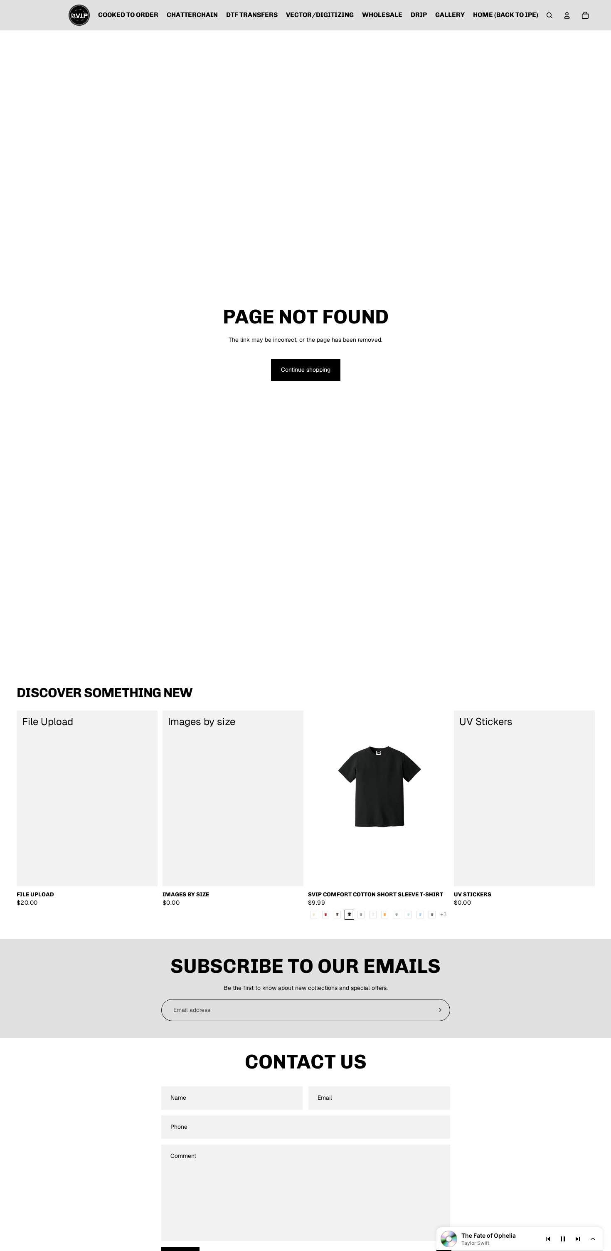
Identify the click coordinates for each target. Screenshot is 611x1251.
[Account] (567, 15)
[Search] (549, 15)
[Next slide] (436, 798)
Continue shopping (305, 369)
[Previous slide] (320, 798)
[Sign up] (438, 1010)
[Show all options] (443, 914)
